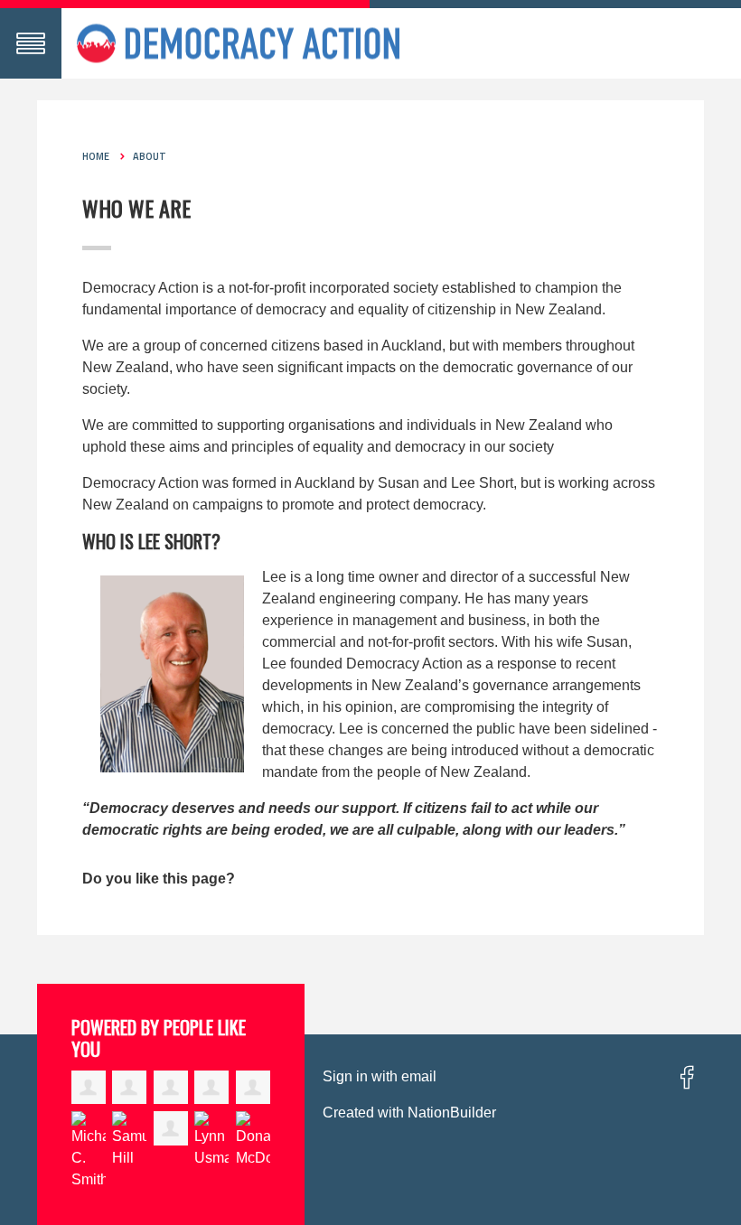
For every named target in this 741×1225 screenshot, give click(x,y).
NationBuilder (452, 1112)
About (149, 156)
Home (95, 156)
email (418, 1076)
